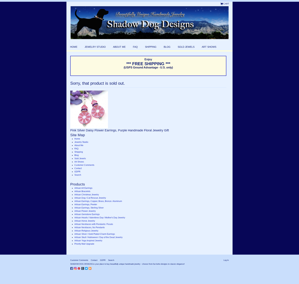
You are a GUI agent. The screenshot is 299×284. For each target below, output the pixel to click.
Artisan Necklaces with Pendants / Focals (93, 224)
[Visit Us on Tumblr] (83, 268)
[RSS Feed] (90, 268)
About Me (119, 46)
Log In (226, 260)
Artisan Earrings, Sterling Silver (89, 208)
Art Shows (209, 46)
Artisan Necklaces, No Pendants (89, 227)
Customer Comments (84, 165)
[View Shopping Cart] (221, 4)
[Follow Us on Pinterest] (79, 268)
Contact (78, 168)
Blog (167, 46)
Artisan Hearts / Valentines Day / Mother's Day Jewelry (99, 217)
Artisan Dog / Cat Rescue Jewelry (90, 198)
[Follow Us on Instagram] (76, 268)
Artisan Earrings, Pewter (85, 204)
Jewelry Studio (95, 46)
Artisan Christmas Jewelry (86, 194)
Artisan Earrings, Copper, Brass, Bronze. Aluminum (98, 201)
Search (77, 175)
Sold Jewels (186, 46)
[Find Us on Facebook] (72, 268)
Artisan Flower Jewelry (85, 211)
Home (73, 46)
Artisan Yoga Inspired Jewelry (88, 240)
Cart (226, 4)
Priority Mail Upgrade (84, 244)
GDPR (77, 171)
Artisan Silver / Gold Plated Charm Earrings (94, 234)
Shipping (150, 46)
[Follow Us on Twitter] (87, 268)
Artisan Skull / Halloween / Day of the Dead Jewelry (98, 237)
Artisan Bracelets (82, 191)
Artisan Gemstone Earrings (87, 214)
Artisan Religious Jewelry (86, 231)
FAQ (135, 46)
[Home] (149, 22)
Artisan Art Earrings (83, 188)
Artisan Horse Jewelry (84, 221)
